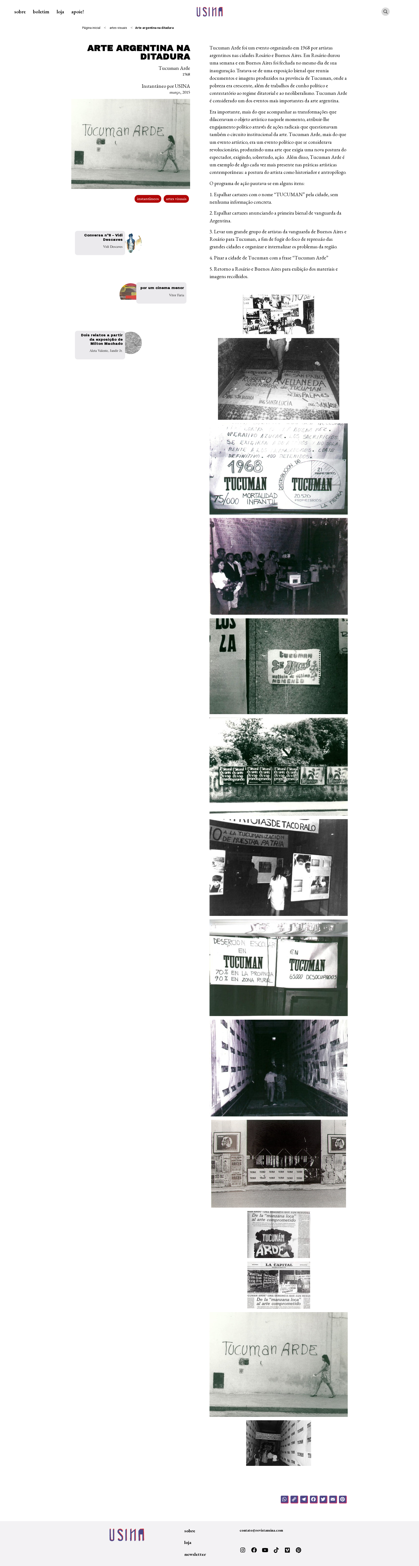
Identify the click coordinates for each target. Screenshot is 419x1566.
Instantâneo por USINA (166, 86)
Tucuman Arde (174, 68)
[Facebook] (253, 1550)
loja (60, 11)
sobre (20, 11)
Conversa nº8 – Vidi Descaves (103, 237)
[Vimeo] (287, 1550)
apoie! (77, 11)
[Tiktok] (276, 1550)
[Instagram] (242, 1550)
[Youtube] (265, 1550)
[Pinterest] (298, 1550)
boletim (41, 11)
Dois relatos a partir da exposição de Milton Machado (102, 339)
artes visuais (118, 28)
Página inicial (91, 28)
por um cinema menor (162, 288)
